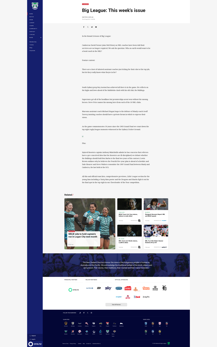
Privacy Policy (73, 343)
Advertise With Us (96, 343)
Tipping (32, 34)
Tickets (31, 45)
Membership (32, 42)
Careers (79, 343)
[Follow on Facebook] (84, 312)
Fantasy (32, 31)
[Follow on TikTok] (80, 312)
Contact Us (88, 343)
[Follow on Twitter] (87, 312)
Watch (31, 16)
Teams (31, 25)
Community (33, 28)
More (31, 37)
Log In (33, 339)
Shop (30, 47)
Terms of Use (65, 343)
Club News (85, 4)
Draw (31, 19)
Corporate (32, 50)
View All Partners (116, 304)
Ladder (31, 22)
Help (84, 343)
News (31, 13)
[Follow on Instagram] (91, 312)
